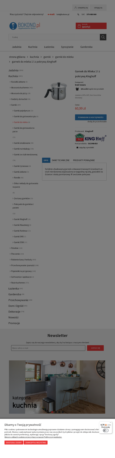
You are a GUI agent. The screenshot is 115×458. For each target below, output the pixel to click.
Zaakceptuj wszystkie (35, 442)
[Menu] (110, 423)
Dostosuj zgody (14, 442)
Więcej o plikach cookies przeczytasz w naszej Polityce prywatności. (33, 437)
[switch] (106, 430)
